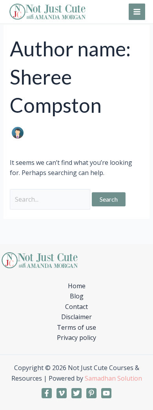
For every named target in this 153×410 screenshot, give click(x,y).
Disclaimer (76, 316)
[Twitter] (76, 393)
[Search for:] (51, 199)
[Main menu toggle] (137, 12)
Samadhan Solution (113, 378)
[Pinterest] (91, 393)
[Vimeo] (61, 393)
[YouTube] (106, 393)
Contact (76, 306)
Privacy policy (76, 337)
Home (77, 286)
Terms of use (76, 327)
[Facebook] (47, 393)
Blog (77, 296)
